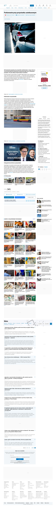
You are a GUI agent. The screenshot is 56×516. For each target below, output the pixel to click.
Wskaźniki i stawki (38, 469)
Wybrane (48, 118)
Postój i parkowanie (22, 10)
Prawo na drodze (17, 10)
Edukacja (13, 469)
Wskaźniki (41, 156)
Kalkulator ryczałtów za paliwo (42, 144)
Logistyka (22, 312)
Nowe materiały (40, 198)
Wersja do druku (9, 194)
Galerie (30, 312)
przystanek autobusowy (7, 191)
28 (46, 169)
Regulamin (27, 480)
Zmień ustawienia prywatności (19, 480)
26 (42, 169)
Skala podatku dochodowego (39, 475)
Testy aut (14, 312)
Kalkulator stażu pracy (31, 474)
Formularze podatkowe (47, 474)
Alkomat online (40, 142)
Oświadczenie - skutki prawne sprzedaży (44, 153)
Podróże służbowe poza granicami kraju (44, 162)
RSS (34, 480)
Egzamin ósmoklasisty (15, 476)
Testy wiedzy (13, 477)
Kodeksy (21, 475)
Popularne (40, 118)
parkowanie (14, 191)
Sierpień (46, 167)
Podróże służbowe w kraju (42, 161)
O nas (5, 480)
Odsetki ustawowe (38, 474)
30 (49, 169)
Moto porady (10, 312)
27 (44, 169)
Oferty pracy (45, 476)
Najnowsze (44, 118)
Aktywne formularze (43, 148)
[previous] (24, 436)
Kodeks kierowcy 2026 (44, 85)
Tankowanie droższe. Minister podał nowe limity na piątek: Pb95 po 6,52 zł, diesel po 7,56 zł (44, 120)
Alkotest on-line (11, 313)
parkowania (21, 79)
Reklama (42, 480)
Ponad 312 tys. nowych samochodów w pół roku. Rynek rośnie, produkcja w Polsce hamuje (44, 134)
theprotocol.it (45, 475)
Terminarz (41, 167)
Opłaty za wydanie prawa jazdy (42, 157)
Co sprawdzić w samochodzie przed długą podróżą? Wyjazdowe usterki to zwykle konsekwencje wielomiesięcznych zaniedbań (44, 125)
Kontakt (38, 480)
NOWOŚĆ (44, 84)
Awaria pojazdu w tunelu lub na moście (15, 94)
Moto (9, 10)
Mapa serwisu (47, 480)
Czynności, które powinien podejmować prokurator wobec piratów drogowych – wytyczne (43, 123)
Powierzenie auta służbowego (42, 152)
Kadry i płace (5, 474)
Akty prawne (22, 469)
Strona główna (6, 10)
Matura (13, 475)
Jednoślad (26, 312)
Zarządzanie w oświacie (15, 474)
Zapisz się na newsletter (31, 194)
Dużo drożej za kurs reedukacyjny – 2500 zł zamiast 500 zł (44, 127)
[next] (35, 436)
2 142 (33, 436)
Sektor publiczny (6, 469)
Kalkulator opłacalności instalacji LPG (43, 143)
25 (40, 169)
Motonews (5, 312)
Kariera (32, 480)
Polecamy (39, 250)
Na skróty (45, 469)
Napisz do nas (20, 194)
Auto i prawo (12, 10)
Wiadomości (5, 475)
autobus (18, 191)
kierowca (11, 172)
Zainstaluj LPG (6, 313)
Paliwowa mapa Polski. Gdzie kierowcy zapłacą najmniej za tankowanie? (43, 132)
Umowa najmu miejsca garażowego (43, 151)
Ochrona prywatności (10, 480)
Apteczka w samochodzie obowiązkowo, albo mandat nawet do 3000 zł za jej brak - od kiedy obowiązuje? (44, 130)
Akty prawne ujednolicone (23, 474)
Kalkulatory (41, 141)
